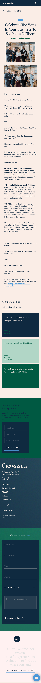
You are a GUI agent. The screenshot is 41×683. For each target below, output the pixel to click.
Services (5, 484)
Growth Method (8, 488)
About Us (5, 492)
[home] (8, 3)
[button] (36, 3)
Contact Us (6, 500)
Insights (5, 496)
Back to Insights (14, 10)
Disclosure (6, 518)
